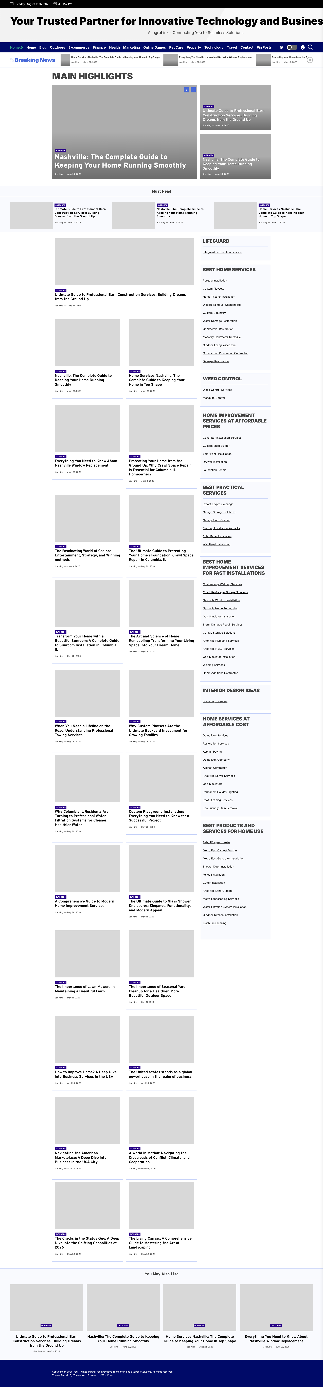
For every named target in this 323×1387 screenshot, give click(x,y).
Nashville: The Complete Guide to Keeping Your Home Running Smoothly (120, 161)
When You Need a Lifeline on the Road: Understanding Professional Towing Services (84, 730)
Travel (232, 47)
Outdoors (57, 47)
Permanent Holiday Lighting (220, 792)
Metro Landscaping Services (221, 898)
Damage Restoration (216, 361)
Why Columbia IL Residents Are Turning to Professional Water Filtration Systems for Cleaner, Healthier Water (82, 818)
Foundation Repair (214, 470)
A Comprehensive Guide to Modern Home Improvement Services (84, 903)
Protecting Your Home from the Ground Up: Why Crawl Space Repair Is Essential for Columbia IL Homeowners (257, 57)
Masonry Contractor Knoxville (222, 337)
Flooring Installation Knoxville (221, 528)
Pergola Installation (215, 280)
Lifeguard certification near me (222, 252)
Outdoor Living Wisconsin (219, 345)
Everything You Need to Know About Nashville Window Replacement (142, 57)
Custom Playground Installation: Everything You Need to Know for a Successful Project (159, 816)
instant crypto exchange (218, 504)
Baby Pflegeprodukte (216, 842)
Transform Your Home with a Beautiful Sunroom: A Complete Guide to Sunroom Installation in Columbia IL (87, 643)
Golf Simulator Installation (219, 616)
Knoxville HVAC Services (218, 648)
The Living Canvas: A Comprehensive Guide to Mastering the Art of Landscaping (160, 1243)
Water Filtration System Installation (224, 907)
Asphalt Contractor (215, 767)
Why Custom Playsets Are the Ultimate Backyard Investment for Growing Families (158, 730)
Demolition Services (215, 735)
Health (114, 47)
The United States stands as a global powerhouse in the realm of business (160, 1074)
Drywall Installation (215, 462)
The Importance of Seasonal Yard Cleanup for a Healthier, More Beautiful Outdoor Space (157, 991)
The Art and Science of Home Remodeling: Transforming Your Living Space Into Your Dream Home (161, 641)
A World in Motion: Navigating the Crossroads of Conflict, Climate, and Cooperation (159, 1157)
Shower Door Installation (218, 866)
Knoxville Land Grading (217, 890)
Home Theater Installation (219, 296)
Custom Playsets (213, 288)
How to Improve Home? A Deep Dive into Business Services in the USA (86, 1074)
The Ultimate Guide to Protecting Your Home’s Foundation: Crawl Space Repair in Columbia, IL (161, 555)
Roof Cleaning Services (217, 800)
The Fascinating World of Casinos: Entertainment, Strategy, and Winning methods (87, 555)
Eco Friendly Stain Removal (220, 808)
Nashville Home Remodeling (221, 608)
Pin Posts (264, 47)
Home (15, 47)
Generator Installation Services (222, 437)
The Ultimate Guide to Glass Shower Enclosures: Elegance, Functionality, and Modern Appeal (160, 906)
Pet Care (176, 47)
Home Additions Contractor (220, 673)
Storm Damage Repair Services (222, 624)
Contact (246, 47)
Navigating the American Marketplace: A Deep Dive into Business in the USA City (80, 1157)
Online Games (154, 47)
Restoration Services (216, 743)
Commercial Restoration (218, 329)
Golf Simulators (212, 784)
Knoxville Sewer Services (219, 775)
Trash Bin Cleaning (214, 923)
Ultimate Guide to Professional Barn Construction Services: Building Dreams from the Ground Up (233, 115)
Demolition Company (216, 759)
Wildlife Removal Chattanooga (222, 304)
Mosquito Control (214, 397)
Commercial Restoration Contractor (225, 353)
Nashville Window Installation (221, 600)
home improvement (215, 701)
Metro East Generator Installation (223, 858)
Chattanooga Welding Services (222, 584)
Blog (43, 47)
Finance (99, 47)
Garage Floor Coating (216, 520)
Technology (213, 47)
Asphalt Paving (212, 751)
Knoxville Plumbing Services (221, 640)
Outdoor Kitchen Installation (220, 915)
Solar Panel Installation (217, 453)
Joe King (110, 62)
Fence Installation (214, 874)
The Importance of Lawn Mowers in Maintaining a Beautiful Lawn (85, 989)
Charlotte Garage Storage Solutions (225, 592)
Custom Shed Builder (216, 445)
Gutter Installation (214, 882)
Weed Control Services (217, 389)
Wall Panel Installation (216, 544)
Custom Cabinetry (214, 312)
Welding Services (214, 665)
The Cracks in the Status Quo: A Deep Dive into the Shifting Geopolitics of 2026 (87, 1243)
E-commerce (78, 47)
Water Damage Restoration (220, 321)
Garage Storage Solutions (219, 512)
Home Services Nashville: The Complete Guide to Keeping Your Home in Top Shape (281, 212)
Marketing (131, 47)
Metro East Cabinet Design (220, 850)
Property (194, 47)
